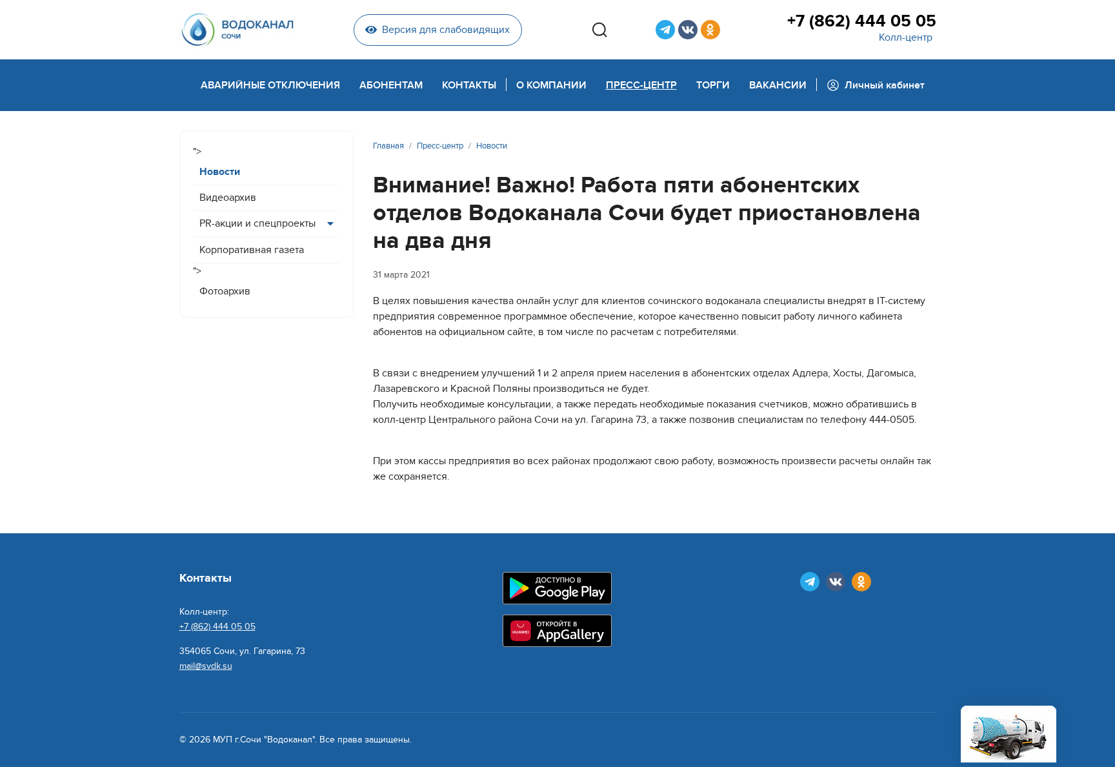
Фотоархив (224, 291)
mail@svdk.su (205, 665)
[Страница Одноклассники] (710, 29)
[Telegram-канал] (665, 29)
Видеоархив (227, 197)
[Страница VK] (688, 29)
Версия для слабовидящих (446, 29)
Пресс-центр (641, 85)
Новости (219, 171)
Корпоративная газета (251, 249)
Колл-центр (905, 37)
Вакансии (778, 85)
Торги (713, 85)
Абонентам (391, 85)
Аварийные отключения (270, 85)
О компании (551, 85)
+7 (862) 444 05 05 (861, 21)
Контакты (469, 85)
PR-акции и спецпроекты (257, 223)
